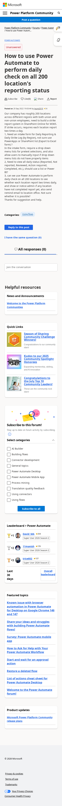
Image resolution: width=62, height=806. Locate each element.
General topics (20, 465)
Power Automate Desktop (26, 471)
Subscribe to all (31, 508)
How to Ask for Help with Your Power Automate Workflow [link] (27, 650)
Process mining (20, 482)
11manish (28, 546)
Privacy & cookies (14, 773)
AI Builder (17, 448)
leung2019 (38, 108)
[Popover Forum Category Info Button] (10, 434)
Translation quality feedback (28, 488)
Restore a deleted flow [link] (22, 671)
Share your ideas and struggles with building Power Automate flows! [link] (28, 625)
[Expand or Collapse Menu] (5, 13)
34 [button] (46, 108)
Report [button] (53, 99)
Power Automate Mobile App (28, 477)
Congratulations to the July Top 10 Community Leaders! (38, 381)
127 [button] (37, 558)
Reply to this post (18, 227)
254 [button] (39, 534)
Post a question (31, 19)
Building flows (20, 454)
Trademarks (11, 784)
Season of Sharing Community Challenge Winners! (39, 336)
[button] (59, 13)
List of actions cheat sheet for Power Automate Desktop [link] (27, 680)
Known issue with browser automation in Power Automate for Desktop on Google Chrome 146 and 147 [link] (30, 608)
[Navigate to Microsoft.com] (12, 5)
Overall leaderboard (48, 572)
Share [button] (40, 99)
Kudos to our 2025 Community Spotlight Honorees (39, 359)
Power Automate (50, 27)
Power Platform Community (31, 13)
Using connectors (22, 494)
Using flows (27, 214)
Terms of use (11, 778)
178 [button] (39, 546)
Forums (36, 27)
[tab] (30, 250)
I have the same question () (23, 237)
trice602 (27, 558)
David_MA (28, 534)
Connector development (25, 460)
